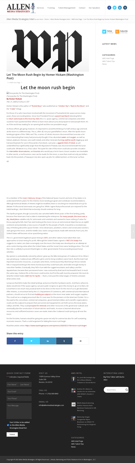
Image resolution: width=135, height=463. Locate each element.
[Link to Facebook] (109, 8)
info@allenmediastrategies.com (51, 405)
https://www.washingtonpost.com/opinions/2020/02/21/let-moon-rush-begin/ (56, 325)
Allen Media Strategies (27, 459)
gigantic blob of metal (66, 143)
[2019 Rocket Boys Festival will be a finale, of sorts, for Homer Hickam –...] (2, 231)
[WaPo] (48, 51)
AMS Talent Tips (108, 61)
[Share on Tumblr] (64, 341)
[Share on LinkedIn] (48, 341)
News (104, 64)
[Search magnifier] (127, 390)
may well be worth (68, 140)
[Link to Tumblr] (125, 8)
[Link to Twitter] (115, 8)
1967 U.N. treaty (72, 240)
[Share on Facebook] (15, 341)
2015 (46, 238)
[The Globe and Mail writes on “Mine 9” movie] (133, 231)
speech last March (62, 116)
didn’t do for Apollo (32, 276)
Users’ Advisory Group (32, 198)
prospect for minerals (38, 305)
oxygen (73, 137)
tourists (37, 151)
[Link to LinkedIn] (120, 8)
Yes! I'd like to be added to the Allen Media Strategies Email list (20, 425)
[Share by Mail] (81, 341)
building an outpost (43, 294)
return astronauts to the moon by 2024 (24, 119)
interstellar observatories (19, 151)
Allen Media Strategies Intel (20, 19)
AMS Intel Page (15, 82)
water (64, 137)
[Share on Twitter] (31, 341)
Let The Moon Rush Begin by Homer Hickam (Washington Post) (45, 76)
